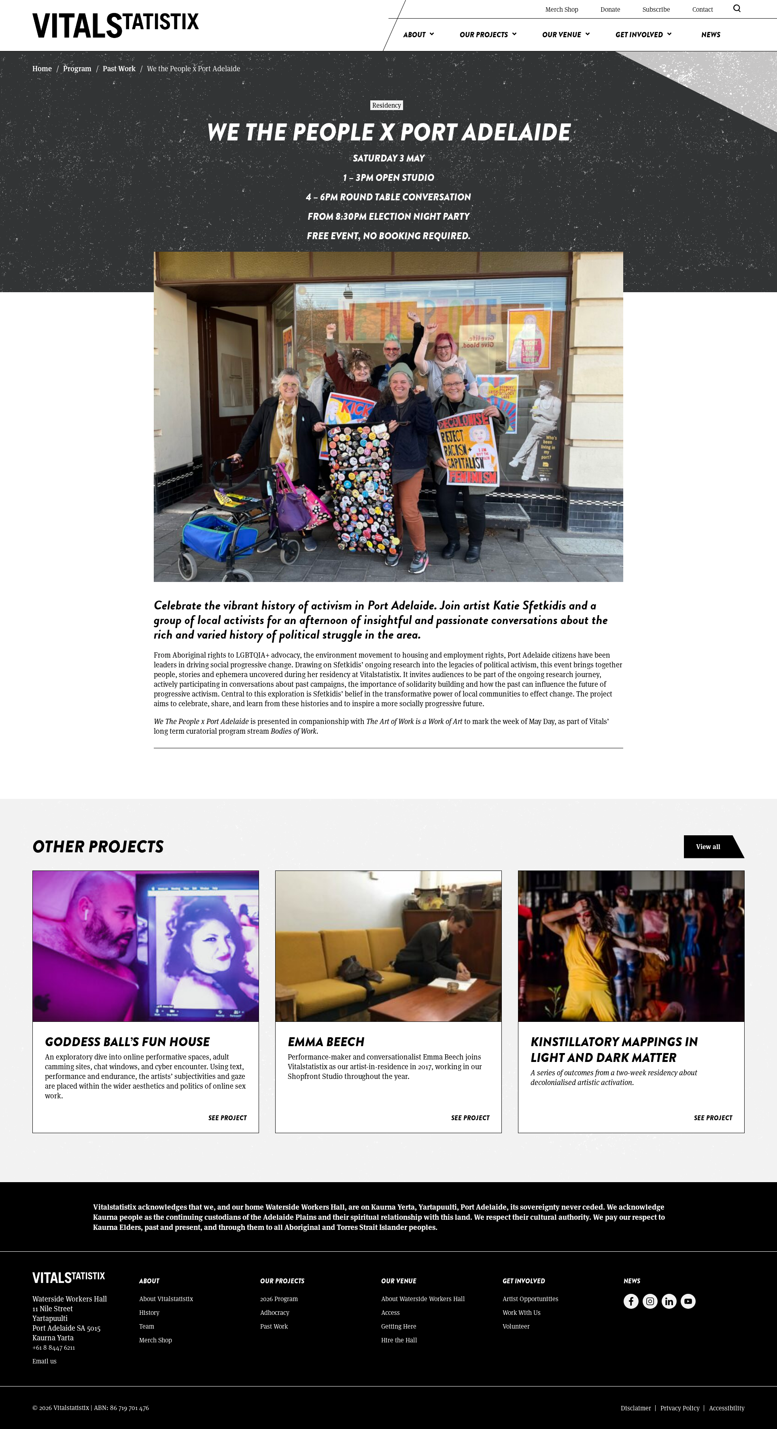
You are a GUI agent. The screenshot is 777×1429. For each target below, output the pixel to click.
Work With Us (522, 1312)
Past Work (119, 68)
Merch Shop (562, 9)
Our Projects (484, 35)
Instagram (650, 1301)
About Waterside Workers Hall (423, 1298)
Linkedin (669, 1301)
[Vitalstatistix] (116, 25)
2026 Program (279, 1298)
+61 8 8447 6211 (53, 1347)
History (149, 1312)
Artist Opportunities (530, 1298)
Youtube (688, 1301)
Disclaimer (636, 1408)
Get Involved (639, 35)
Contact (702, 9)
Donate (610, 9)
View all (708, 846)
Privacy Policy (680, 1408)
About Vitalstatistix (166, 1298)
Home (42, 68)
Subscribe (656, 9)
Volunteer (516, 1326)
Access (390, 1312)
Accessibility (727, 1408)
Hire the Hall (399, 1340)
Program (77, 68)
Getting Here (398, 1326)
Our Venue (561, 35)
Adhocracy (274, 1312)
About (414, 35)
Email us (44, 1361)
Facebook (631, 1301)
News (710, 35)
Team (146, 1326)
